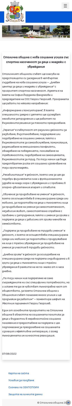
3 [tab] (51, 33)
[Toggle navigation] (65, 5)
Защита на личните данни (25, 394)
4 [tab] (54, 33)
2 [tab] (47, 33)
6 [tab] (61, 33)
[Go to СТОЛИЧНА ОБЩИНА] (15, 11)
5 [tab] (58, 33)
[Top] (68, 402)
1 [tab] (44, 33)
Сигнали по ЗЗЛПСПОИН (23, 387)
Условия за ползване (21, 380)
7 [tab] (65, 33)
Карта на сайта (18, 373)
